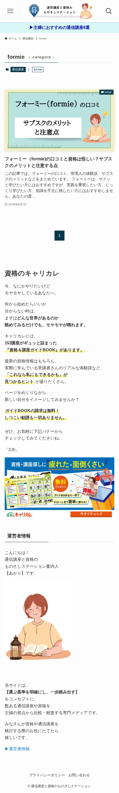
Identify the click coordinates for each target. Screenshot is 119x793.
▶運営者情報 (17, 748)
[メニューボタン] (10, 11)
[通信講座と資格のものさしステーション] (59, 11)
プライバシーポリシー (47, 775)
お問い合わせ (79, 775)
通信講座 (18, 69)
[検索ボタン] (109, 11)
